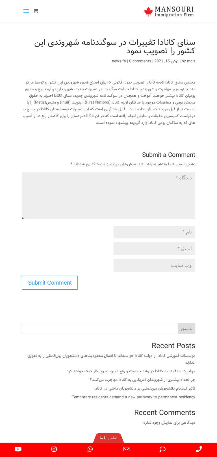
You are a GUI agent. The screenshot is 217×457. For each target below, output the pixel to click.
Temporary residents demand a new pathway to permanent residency (133, 397)
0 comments (140, 61)
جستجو (186, 329)
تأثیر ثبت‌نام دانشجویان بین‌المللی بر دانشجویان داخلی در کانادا (144, 388)
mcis (191, 61)
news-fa (119, 61)
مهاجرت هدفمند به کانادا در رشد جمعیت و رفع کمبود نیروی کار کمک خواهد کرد (131, 371)
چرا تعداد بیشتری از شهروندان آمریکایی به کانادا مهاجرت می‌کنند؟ (142, 380)
